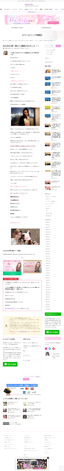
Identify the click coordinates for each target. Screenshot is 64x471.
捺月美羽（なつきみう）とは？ (49, 437)
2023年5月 (48, 304)
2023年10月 (48, 292)
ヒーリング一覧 (26, 435)
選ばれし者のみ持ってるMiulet (29, 448)
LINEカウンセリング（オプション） (10, 448)
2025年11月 (48, 232)
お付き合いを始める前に (48, 435)
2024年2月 (48, 282)
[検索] (58, 46)
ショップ (45, 450)
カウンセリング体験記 (13, 422)
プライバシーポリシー (30, 376)
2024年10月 (48, 263)
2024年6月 (48, 273)
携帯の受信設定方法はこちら (11, 308)
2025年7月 (48, 241)
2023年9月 (48, 294)
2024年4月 (48, 277)
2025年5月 (48, 246)
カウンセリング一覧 (7, 435)
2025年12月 (48, 229)
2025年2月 (48, 253)
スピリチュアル (13, 424)
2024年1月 (48, 285)
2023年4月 (48, 306)
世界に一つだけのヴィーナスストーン (30, 450)
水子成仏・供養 (49, 213)
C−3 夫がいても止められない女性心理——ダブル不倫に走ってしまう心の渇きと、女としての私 (56, 146)
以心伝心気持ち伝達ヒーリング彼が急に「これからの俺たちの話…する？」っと (14, 409)
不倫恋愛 (19, 424)
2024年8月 (48, 268)
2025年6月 (48, 244)
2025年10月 (48, 234)
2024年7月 (48, 270)
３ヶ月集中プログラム (8, 437)
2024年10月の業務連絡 (56, 77)
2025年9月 (48, 236)
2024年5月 (48, 275)
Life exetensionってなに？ (17, 27)
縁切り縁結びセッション (28, 437)
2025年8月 (48, 239)
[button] (12, 273)
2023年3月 (48, 309)
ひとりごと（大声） (50, 203)
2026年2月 (48, 224)
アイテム (25, 446)
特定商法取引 (46, 446)
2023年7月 (48, 299)
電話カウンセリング (7, 446)
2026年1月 (48, 227)
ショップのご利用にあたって (48, 448)
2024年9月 (48, 265)
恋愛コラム (48, 208)
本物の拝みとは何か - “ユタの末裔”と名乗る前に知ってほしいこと (56, 71)
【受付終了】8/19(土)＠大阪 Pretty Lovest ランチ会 (56, 92)
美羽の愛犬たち (49, 215)
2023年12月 (48, 287)
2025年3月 (48, 251)
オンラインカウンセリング (8, 444)
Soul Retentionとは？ (46, 27)
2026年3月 (48, 222)
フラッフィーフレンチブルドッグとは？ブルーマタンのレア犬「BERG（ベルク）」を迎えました (56, 117)
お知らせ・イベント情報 (50, 196)
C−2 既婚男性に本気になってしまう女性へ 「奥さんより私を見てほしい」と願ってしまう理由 (56, 155)
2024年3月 (48, 280)
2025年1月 (48, 256)
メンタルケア (48, 206)
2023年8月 (48, 297)
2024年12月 (48, 258)
